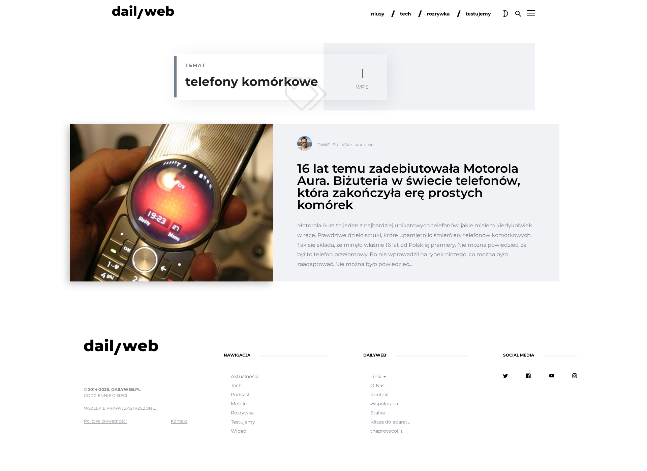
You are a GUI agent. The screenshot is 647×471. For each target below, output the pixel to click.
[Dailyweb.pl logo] (135, 348)
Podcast (240, 395)
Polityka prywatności (105, 421)
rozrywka (438, 14)
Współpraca (384, 404)
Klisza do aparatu (390, 422)
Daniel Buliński (333, 144)
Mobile (239, 404)
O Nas (377, 385)
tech (405, 14)
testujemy (478, 14)
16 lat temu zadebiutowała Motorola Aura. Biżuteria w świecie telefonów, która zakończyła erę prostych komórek (408, 186)
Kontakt (179, 421)
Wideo (238, 431)
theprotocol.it (386, 431)
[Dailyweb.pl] (143, 13)
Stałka (377, 413)
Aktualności (244, 376)
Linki (375, 376)
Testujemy (243, 422)
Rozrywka (242, 413)
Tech (236, 385)
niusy (377, 14)
